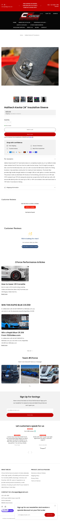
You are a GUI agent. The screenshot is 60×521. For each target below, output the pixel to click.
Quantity (6, 120)
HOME (14, 22)
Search (55, 13)
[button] (29, 452)
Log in (41, 13)
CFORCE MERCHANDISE (36, 25)
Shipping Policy (35, 475)
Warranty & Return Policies (38, 473)
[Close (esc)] (55, 506)
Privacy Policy (35, 478)
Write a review (30, 207)
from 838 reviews (29, 431)
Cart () (48, 13)
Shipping (8, 113)
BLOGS (37, 27)
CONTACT (44, 27)
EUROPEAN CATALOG (40, 22)
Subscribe (49, 515)
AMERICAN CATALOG (24, 22)
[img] (30, 429)
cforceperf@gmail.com (6, 6)
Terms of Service (35, 481)
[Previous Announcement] (19, 6)
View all (29, 350)
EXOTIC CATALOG (22, 25)
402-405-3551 (5, 495)
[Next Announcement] (41, 6)
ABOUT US (30, 27)
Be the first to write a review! (30, 246)
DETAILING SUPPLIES (19, 27)
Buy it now (30, 134)
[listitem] (30, 5)
